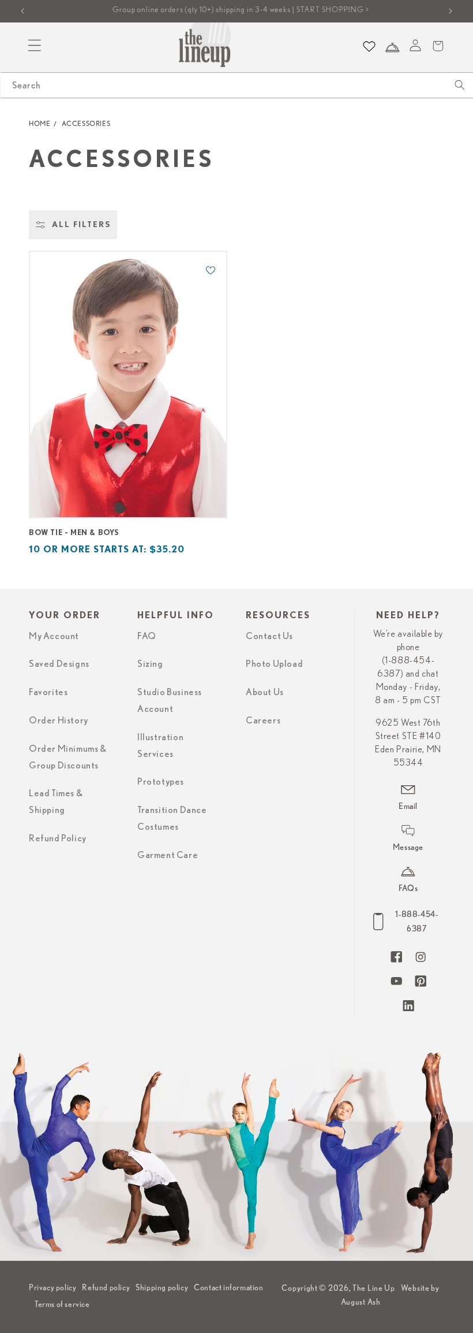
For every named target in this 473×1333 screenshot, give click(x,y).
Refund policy (106, 1287)
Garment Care (167, 855)
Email (408, 806)
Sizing (150, 664)
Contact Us (269, 636)
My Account (54, 636)
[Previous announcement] (22, 11)
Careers (263, 720)
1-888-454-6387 (416, 921)
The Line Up (373, 1288)
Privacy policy (52, 1287)
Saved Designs (59, 664)
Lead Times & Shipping (55, 802)
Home (39, 123)
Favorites (48, 692)
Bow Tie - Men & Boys (74, 533)
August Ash (361, 1301)
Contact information (228, 1287)
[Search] (459, 85)
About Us (265, 692)
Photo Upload (274, 664)
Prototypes (160, 781)
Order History (58, 720)
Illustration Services (160, 746)
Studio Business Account (169, 701)
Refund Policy (58, 838)
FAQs (408, 888)
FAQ (146, 636)
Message (408, 847)
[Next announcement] (450, 11)
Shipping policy (162, 1287)
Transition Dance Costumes (172, 818)
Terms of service (62, 1304)
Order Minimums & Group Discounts (68, 757)
